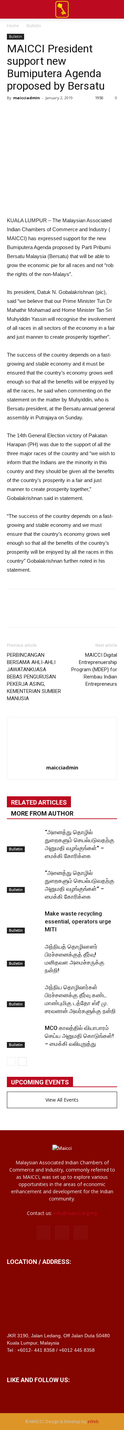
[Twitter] (80, 1232)
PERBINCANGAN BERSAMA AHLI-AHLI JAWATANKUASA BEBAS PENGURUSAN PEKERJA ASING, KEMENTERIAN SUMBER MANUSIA (34, 677)
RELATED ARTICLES (39, 802)
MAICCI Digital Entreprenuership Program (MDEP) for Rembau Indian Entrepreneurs (94, 669)
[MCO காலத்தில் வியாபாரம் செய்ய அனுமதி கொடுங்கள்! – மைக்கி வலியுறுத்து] (24, 1036)
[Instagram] (62, 1232)
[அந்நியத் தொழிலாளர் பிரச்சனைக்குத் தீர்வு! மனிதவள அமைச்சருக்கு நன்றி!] (24, 955)
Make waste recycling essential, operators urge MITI (78, 921)
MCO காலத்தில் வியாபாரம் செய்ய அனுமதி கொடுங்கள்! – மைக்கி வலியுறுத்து (79, 1035)
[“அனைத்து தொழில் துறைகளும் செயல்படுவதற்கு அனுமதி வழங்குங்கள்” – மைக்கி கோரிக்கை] (24, 840)
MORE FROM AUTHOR (42, 813)
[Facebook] (43, 1232)
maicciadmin (26, 97)
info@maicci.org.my (75, 1213)
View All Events (62, 1099)
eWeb (93, 1421)
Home (13, 26)
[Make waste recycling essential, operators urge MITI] (24, 921)
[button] (114, 9)
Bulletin (34, 26)
